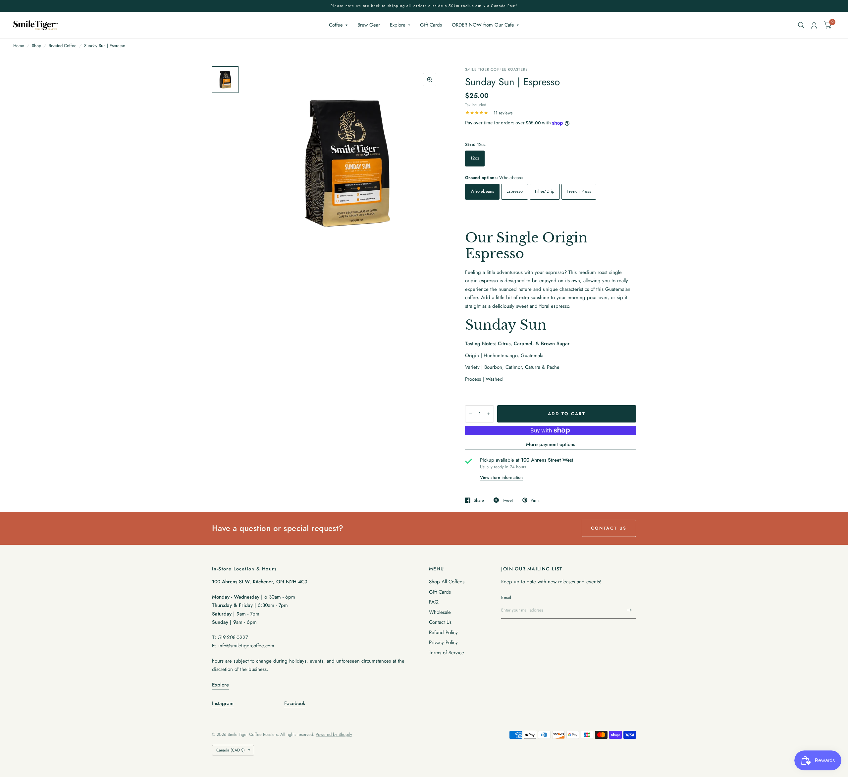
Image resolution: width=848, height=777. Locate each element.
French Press (579, 191)
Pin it (535, 500)
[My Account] (814, 25)
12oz (474, 158)
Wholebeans (482, 191)
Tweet (507, 500)
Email (506, 597)
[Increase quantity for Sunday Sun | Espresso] (489, 414)
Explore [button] (220, 684)
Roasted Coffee (63, 45)
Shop (36, 45)
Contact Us (440, 622)
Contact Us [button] (609, 528)
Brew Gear (368, 25)
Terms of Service (446, 652)
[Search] (801, 25)
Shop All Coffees (446, 581)
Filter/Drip (545, 191)
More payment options (550, 444)
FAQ (434, 602)
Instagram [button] (223, 703)
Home (18, 45)
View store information (501, 477)
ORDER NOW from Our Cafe (483, 25)
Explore (397, 25)
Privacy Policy (443, 642)
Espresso (514, 191)
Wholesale (440, 612)
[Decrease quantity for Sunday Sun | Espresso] (470, 414)
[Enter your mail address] (629, 610)
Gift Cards (431, 25)
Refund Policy (443, 632)
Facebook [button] (294, 703)
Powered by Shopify (334, 734)
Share (479, 500)
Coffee (336, 25)
